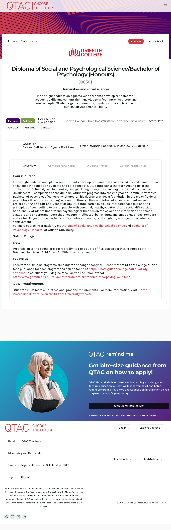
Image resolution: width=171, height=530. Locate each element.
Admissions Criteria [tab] (61, 165)
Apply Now (136, 41)
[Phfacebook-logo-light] (6, 516)
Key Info (26, 477)
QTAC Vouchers (31, 441)
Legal (11, 477)
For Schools (121, 459)
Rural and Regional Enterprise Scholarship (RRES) (39, 465)
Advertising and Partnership (25, 453)
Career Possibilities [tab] (133, 165)
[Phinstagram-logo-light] (12, 516)
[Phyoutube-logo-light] (24, 516)
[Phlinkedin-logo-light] (18, 516)
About (11, 441)
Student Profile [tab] (97, 165)
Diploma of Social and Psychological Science (94, 225)
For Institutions (149, 459)
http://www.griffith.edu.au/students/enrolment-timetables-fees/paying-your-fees (71, 277)
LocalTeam (161, 503)
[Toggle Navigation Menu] (165, 5)
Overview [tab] (29, 165)
